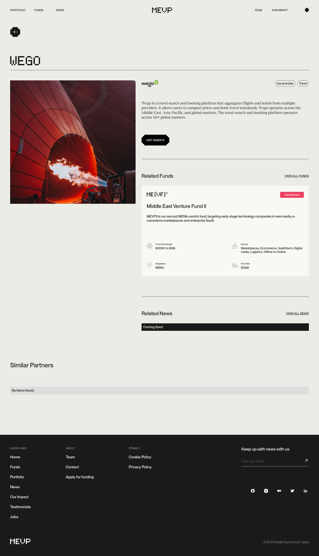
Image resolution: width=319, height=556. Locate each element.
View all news (297, 313)
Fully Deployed (292, 194)
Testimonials (20, 507)
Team (70, 457)
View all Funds (297, 175)
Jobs (14, 516)
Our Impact (19, 497)
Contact (72, 467)
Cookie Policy (140, 457)
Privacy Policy (140, 467)
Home (15, 457)
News (15, 487)
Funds (15, 467)
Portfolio (17, 477)
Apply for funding (80, 477)
